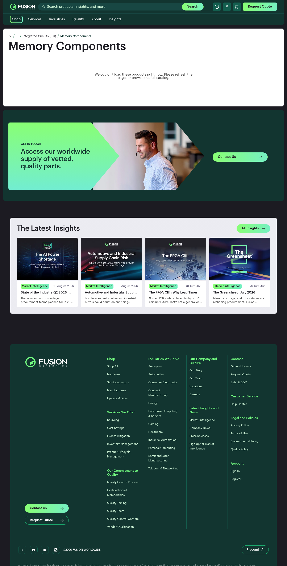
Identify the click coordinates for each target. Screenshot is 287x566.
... (17, 36)
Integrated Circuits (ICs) (39, 36)
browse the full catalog (150, 78)
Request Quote (260, 6)
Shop (16, 19)
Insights (115, 19)
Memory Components (75, 36)
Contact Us (227, 157)
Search (192, 6)
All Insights (250, 228)
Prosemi (253, 549)
